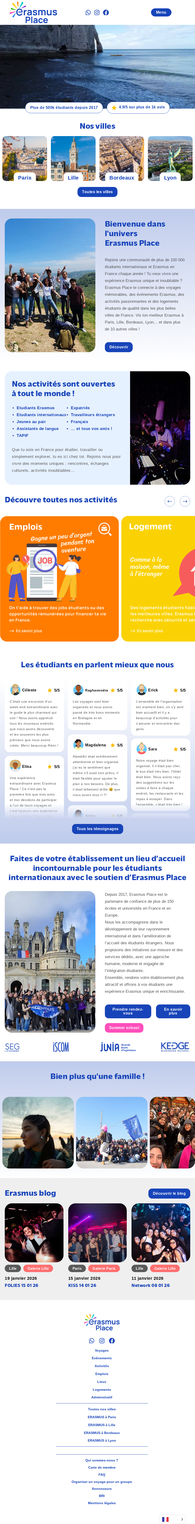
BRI (102, 1496)
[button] (170, 501)
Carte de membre (102, 1467)
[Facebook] (106, 12)
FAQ (101, 1474)
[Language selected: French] (172, 1519)
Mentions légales (102, 1503)
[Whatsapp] (88, 12)
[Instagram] (97, 12)
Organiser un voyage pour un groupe (102, 1482)
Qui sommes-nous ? (101, 1460)
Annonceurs (102, 1489)
